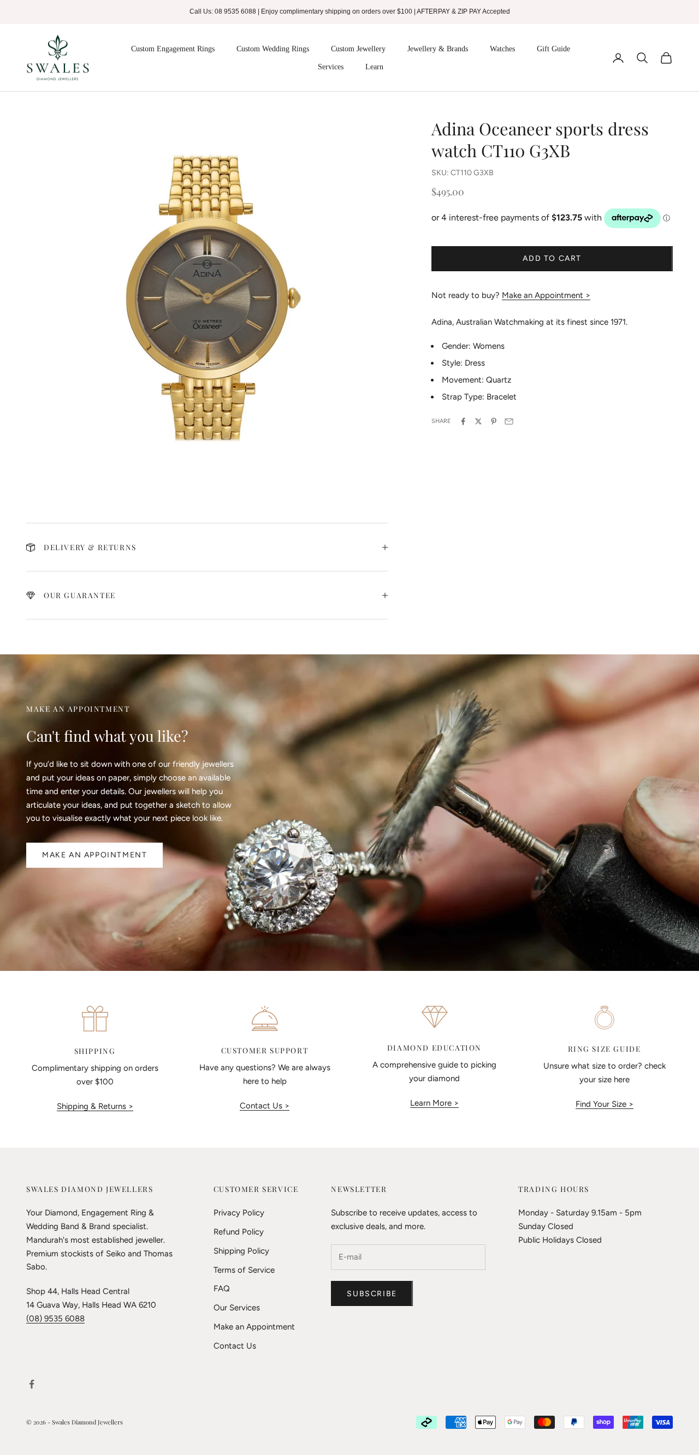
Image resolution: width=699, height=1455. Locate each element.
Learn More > (434, 1103)
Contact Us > (264, 1106)
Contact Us (235, 1346)
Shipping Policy (241, 1251)
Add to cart (552, 258)
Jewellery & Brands (437, 49)
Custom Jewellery (358, 49)
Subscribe (371, 1293)
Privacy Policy (239, 1213)
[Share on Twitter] (478, 421)
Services (330, 67)
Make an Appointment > (546, 295)
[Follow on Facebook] (31, 1384)
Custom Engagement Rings (173, 49)
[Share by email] (509, 421)
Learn (374, 67)
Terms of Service (244, 1270)
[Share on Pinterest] (493, 421)
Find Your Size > (604, 1104)
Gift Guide (553, 49)
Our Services (237, 1308)
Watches (502, 49)
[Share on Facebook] (463, 421)
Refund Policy (239, 1232)
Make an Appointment (94, 855)
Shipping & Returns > (95, 1106)
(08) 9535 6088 (55, 1318)
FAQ (222, 1288)
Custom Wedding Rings (272, 49)
